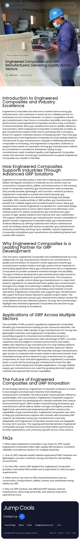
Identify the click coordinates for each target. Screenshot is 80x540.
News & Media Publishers (18, 55)
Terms (67, 533)
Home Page (10, 525)
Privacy (60, 533)
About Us (52, 533)
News (21, 525)
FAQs (29, 525)
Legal (74, 533)
